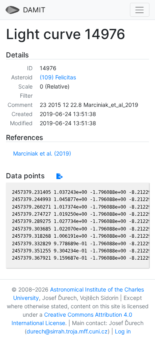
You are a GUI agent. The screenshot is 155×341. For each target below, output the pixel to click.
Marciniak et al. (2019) (42, 153)
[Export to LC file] (59, 176)
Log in (123, 331)
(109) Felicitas (58, 77)
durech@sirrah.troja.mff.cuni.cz (67, 331)
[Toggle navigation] (139, 10)
